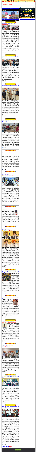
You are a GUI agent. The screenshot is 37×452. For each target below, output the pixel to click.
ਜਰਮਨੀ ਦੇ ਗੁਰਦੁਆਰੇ (10, 4)
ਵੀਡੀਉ (3, 4)
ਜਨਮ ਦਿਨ (5, 4)
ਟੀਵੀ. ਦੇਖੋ (7, 4)
